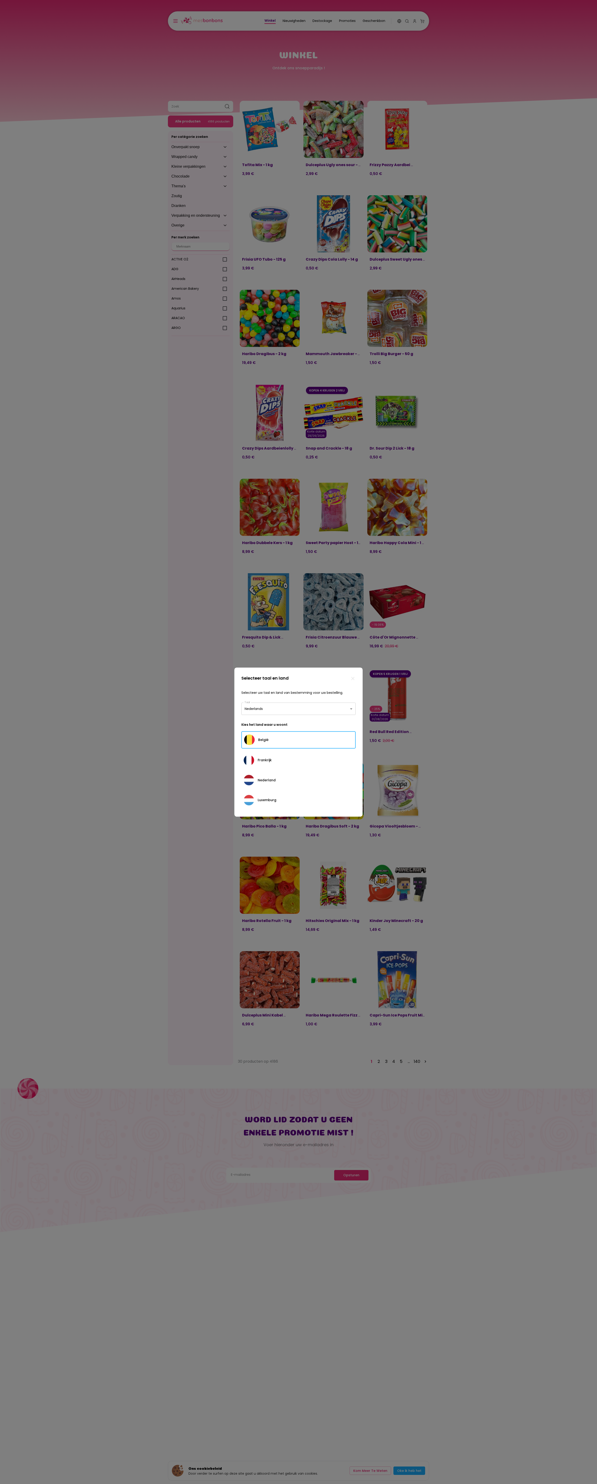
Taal (247, 702)
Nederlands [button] (254, 708)
